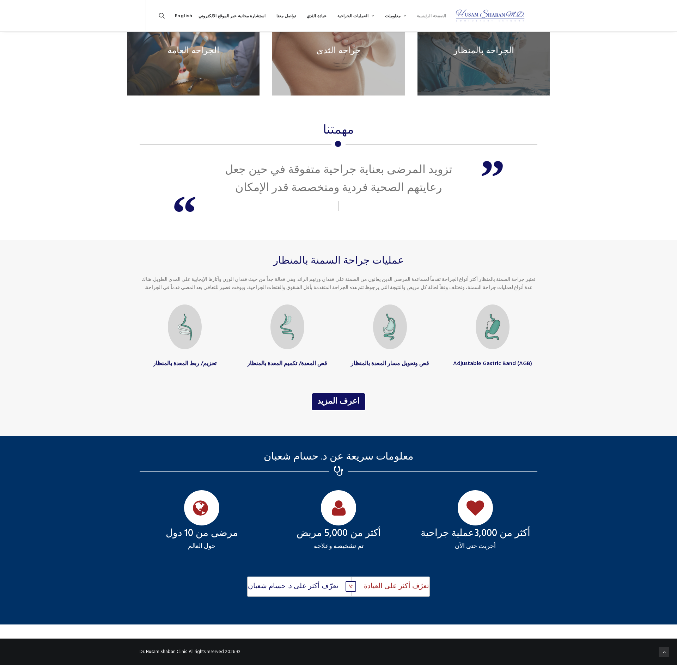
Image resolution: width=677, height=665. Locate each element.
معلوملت (393, 16)
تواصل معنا (286, 16)
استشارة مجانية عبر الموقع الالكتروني (232, 16)
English (184, 16)
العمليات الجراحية (353, 16)
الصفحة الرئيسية (431, 16)
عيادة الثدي (317, 16)
